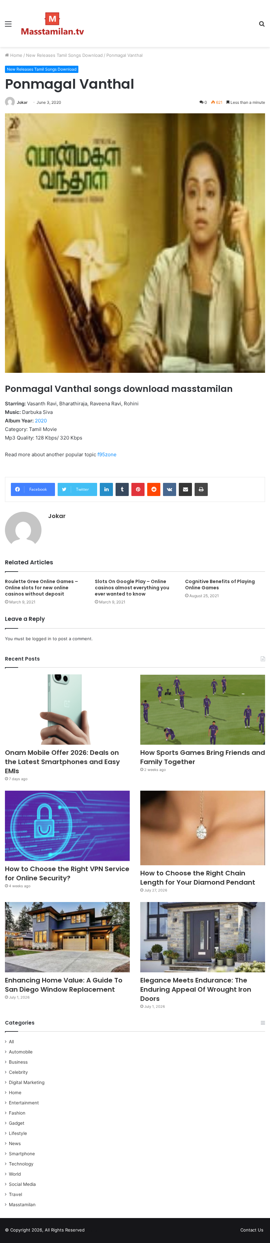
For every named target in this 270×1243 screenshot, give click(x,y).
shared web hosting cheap (106, 1231)
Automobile (21, 1051)
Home (15, 55)
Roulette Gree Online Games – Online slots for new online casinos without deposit (41, 587)
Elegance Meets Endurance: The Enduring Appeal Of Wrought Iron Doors (195, 989)
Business (18, 1062)
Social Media (22, 1184)
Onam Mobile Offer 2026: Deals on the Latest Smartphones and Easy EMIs (62, 762)
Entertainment (24, 1102)
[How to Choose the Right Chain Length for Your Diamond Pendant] (202, 828)
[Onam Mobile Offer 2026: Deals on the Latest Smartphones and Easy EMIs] (67, 709)
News (15, 1143)
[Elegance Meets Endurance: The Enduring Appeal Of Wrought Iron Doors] (202, 937)
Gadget (16, 1123)
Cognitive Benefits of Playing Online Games (220, 584)
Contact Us (251, 1229)
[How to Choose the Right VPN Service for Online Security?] (67, 826)
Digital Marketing (26, 1082)
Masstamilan (22, 1204)
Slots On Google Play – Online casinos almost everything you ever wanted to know (132, 587)
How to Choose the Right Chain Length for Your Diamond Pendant (197, 878)
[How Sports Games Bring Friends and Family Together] (202, 709)
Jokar (22, 102)
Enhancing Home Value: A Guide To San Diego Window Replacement (63, 985)
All (11, 1041)
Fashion (17, 1113)
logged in (41, 638)
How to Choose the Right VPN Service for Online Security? (67, 873)
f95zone (107, 454)
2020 (41, 421)
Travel (15, 1194)
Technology (21, 1163)
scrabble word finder (94, 1231)
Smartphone (22, 1153)
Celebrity (18, 1072)
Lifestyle (18, 1133)
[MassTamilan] (52, 23)
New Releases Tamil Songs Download (64, 55)
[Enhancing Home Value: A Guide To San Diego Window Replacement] (67, 937)
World (15, 1174)
